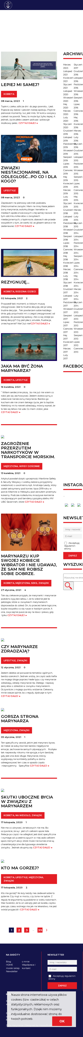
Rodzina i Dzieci (26, 291)
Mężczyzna (11, 466)
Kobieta (9, 94)
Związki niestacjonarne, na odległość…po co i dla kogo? (29, 174)
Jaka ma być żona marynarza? (22, 368)
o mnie (25, 961)
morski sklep (13, 968)
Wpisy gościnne (29, 466)
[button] (68, 586)
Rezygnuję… (15, 282)
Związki (43, 583)
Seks (34, 583)
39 (40, 930)
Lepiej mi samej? (20, 84)
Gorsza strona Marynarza (19, 718)
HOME (9, 964)
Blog (8, 961)
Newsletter (12, 971)
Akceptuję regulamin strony (72, 546)
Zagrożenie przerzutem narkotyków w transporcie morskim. (28, 450)
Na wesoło (23, 815)
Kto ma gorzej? (20, 868)
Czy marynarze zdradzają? (19, 648)
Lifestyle (10, 190)
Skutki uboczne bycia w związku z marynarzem (27, 801)
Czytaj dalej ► (28, 123)
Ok (62, 1021)
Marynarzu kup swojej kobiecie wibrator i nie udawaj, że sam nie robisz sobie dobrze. (29, 565)
